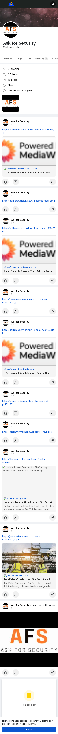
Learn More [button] (34, 724)
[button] (53, 4)
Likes (28, 58)
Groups (19, 58)
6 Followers (14, 74)
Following (40, 58)
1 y (12, 124)
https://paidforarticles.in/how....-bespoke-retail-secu (28, 200)
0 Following (13, 69)
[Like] (29, 182)
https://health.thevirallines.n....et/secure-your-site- (27, 431)
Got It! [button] (29, 729)
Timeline (7, 58)
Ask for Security (20, 121)
